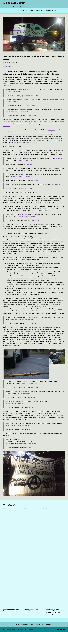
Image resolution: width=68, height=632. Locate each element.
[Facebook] (64, 629)
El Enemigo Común (14, 2)
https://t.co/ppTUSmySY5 (57, 100)
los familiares (45, 307)
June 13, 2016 (34, 387)
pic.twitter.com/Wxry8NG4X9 (14, 403)
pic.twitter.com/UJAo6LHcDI (14, 102)
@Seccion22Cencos (28, 100)
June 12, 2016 (34, 96)
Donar (32, 10)
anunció (47, 257)
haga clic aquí (42, 71)
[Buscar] (55, 10)
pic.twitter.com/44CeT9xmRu (26, 112)
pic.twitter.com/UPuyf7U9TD (25, 160)
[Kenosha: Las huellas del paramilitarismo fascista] (33, 557)
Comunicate (50, 10)
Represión (15, 62)
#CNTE (15, 176)
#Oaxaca (45, 100)
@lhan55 (32, 216)
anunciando (51, 130)
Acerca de (24, 10)
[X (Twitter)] (61, 629)
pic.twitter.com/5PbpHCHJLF (26, 319)
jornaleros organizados (14, 307)
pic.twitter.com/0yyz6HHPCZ (20, 425)
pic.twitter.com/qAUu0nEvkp (14, 92)
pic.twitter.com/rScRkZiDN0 (28, 383)
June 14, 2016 (31, 397)
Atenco (60, 309)
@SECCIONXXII (25, 214)
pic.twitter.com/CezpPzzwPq (27, 443)
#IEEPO (27, 158)
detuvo (14, 138)
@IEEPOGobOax (21, 110)
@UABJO (34, 317)
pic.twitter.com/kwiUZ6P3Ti (25, 176)
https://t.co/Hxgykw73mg (23, 393)
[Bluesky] (58, 629)
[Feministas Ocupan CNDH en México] (12, 557)
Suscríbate (39, 10)
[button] (26, 364)
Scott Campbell (10, 67)
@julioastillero (26, 216)
